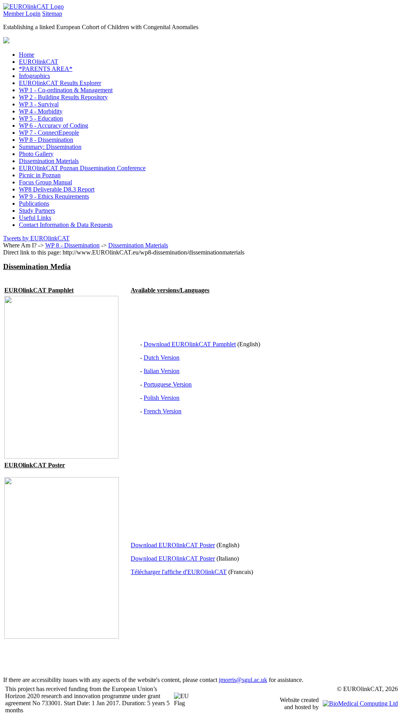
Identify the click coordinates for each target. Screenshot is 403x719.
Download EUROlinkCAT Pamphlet (190, 344)
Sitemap (52, 13)
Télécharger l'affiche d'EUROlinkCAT (179, 572)
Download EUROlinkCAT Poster (173, 545)
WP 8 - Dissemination (72, 245)
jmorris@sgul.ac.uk (243, 679)
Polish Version (161, 397)
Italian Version (161, 371)
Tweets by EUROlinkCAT (36, 238)
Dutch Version (161, 357)
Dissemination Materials (138, 245)
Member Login (22, 13)
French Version (162, 411)
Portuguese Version (168, 384)
